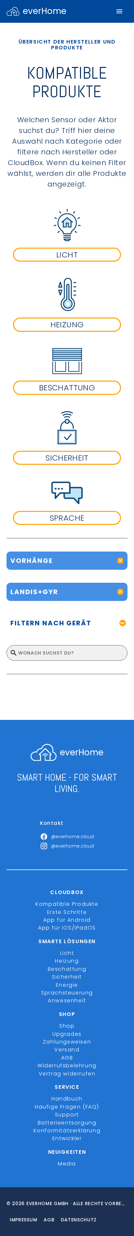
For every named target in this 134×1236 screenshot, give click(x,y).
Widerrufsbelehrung (67, 1065)
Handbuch (67, 1098)
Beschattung (67, 969)
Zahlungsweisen (67, 1042)
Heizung (67, 961)
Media (67, 1163)
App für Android (67, 920)
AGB (67, 1057)
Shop (66, 1026)
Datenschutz (79, 1219)
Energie (67, 985)
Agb (49, 1219)
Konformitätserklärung (67, 1130)
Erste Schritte (67, 912)
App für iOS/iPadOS (67, 927)
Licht (67, 953)
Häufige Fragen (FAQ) (67, 1107)
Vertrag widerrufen (67, 1073)
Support (67, 1114)
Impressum (23, 1219)
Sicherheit (67, 977)
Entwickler (67, 1138)
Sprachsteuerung (67, 992)
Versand (66, 1049)
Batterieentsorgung (67, 1122)
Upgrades (67, 1034)
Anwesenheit (67, 1000)
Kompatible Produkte (66, 904)
